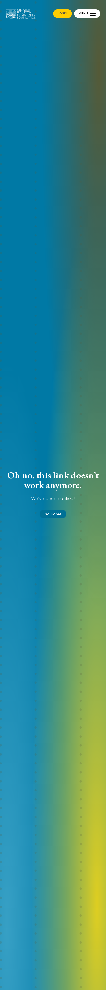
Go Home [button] (53, 514)
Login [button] (62, 13)
